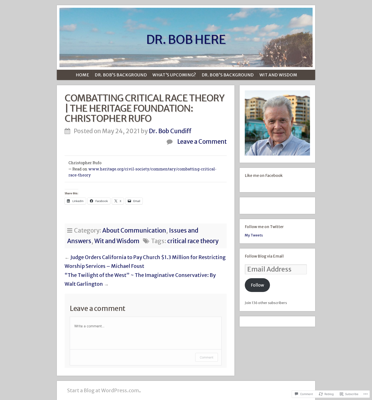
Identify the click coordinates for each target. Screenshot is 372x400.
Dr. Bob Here (186, 39)
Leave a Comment (202, 141)
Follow (257, 285)
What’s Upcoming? (174, 74)
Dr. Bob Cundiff (170, 131)
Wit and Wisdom (278, 74)
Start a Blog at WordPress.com (103, 390)
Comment (206, 357)
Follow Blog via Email (264, 256)
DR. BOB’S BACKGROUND (121, 74)
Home (82, 74)
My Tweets (254, 235)
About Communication (134, 230)
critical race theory (193, 241)
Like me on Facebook (264, 175)
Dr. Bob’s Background (228, 74)
